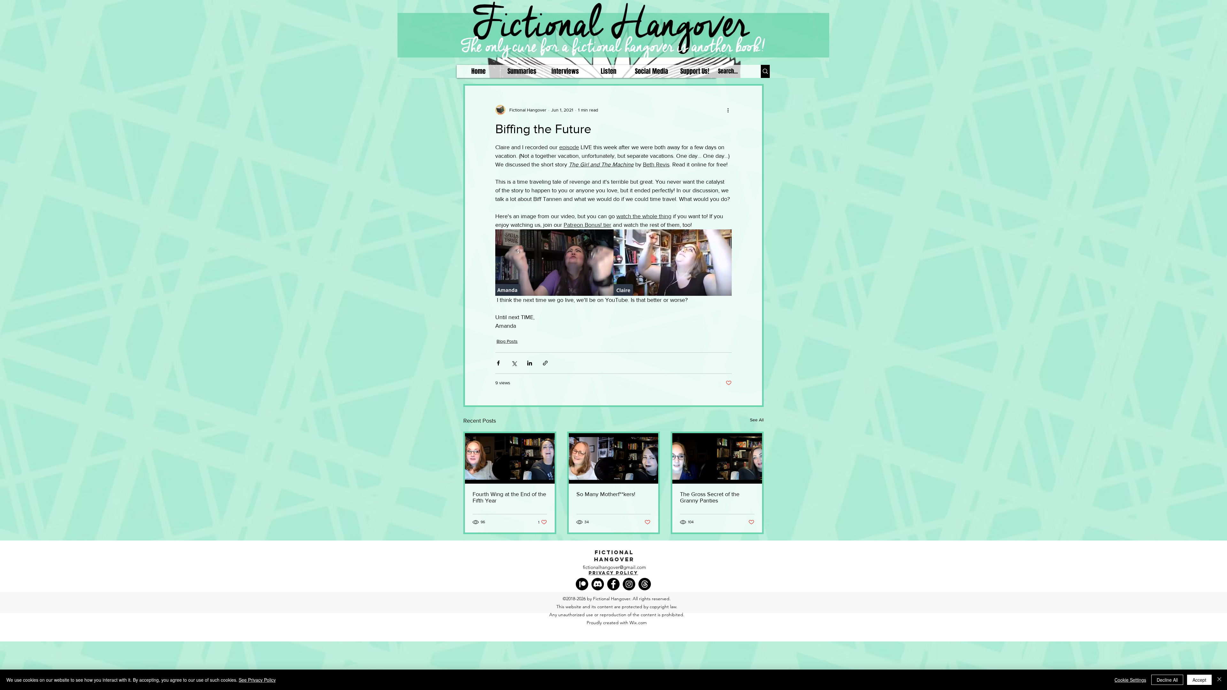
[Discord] (597, 584)
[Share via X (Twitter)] (514, 363)
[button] (608, 71)
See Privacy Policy (257, 680)
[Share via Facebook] (498, 363)
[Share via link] (545, 363)
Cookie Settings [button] (1130, 680)
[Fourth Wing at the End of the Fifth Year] (510, 458)
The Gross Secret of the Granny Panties (709, 497)
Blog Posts (507, 341)
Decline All (1167, 680)
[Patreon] (582, 584)
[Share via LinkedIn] (530, 363)
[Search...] (765, 71)
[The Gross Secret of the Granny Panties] (717, 458)
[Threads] (644, 584)
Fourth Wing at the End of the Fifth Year (509, 497)
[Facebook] (613, 584)
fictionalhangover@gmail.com (614, 567)
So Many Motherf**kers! (605, 494)
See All (757, 419)
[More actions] (728, 110)
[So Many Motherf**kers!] (614, 458)
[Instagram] (629, 584)
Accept (1199, 680)
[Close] (1219, 680)
